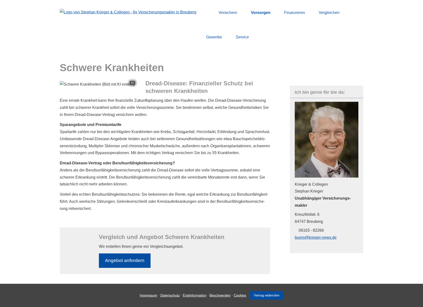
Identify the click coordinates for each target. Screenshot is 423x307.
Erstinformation (194, 295)
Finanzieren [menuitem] (294, 13)
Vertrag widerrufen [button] (266, 295)
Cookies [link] (240, 295)
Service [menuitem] (242, 37)
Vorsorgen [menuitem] (260, 13)
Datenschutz (170, 295)
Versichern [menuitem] (228, 13)
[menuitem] (207, 12)
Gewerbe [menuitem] (214, 37)
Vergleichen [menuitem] (329, 13)
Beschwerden (220, 295)
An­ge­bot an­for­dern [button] (124, 260)
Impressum (148, 295)
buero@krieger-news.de (316, 237)
